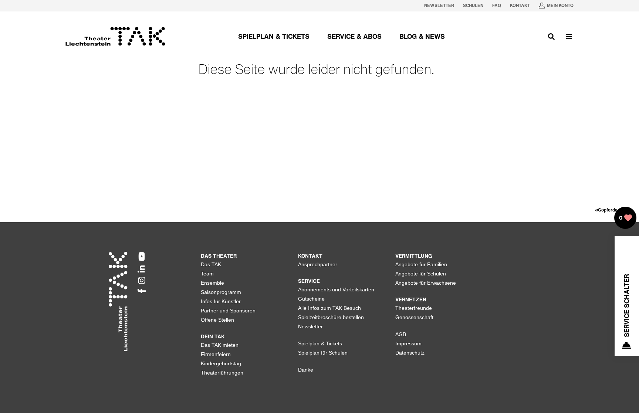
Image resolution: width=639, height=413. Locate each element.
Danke (305, 370)
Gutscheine (311, 299)
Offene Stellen (217, 320)
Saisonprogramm (221, 292)
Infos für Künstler (221, 301)
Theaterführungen (222, 373)
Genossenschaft (414, 317)
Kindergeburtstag (221, 363)
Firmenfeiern (216, 354)
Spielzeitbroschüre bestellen (331, 317)
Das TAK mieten (220, 345)
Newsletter (310, 326)
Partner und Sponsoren (228, 311)
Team (207, 274)
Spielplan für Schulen (323, 353)
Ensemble (212, 283)
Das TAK (211, 264)
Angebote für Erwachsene (425, 283)
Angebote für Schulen (420, 274)
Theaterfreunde (413, 308)
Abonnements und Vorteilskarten (336, 289)
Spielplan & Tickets (320, 343)
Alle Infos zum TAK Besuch (329, 308)
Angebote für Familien (421, 264)
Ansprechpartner (317, 264)
